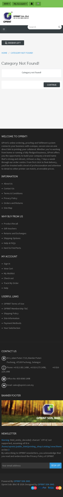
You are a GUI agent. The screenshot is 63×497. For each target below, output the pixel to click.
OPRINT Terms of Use (14, 303)
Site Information (11, 318)
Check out (9, 278)
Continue (52, 84)
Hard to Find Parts (12, 247)
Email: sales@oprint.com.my (20, 385)
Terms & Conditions (13, 193)
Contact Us (9, 188)
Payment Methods (12, 323)
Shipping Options (12, 238)
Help (6, 288)
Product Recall (11, 223)
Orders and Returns (13, 203)
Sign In (7, 263)
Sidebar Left (14, 42)
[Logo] (16, 16)
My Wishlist (9, 273)
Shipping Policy (11, 313)
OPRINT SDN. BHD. (22, 481)
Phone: (9, 367)
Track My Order (11, 283)
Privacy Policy (10, 198)
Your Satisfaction (12, 328)
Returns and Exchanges (15, 233)
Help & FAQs (10, 243)
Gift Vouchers (10, 228)
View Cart (8, 268)
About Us (8, 183)
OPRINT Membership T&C (16, 308)
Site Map (8, 207)
